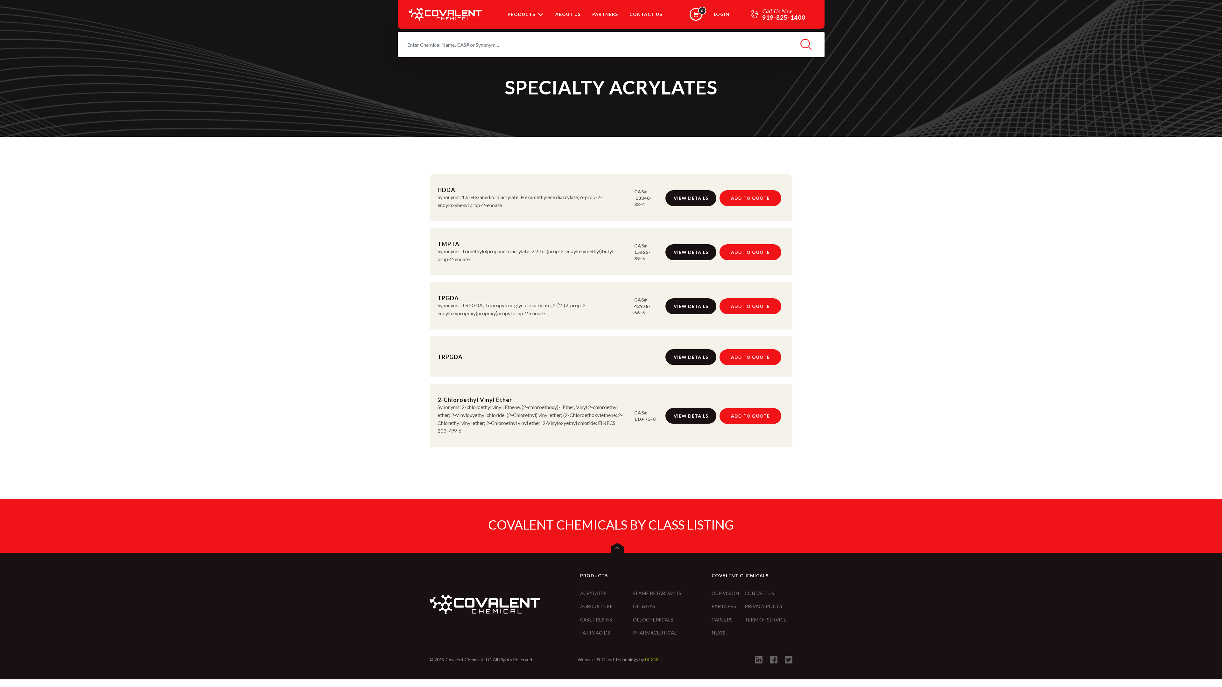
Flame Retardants (657, 593)
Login (721, 14)
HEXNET (654, 659)
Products (521, 14)
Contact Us (645, 14)
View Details (691, 198)
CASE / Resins (596, 619)
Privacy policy (764, 606)
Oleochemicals (653, 619)
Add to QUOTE (750, 198)
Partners (605, 14)
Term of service (765, 619)
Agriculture (596, 606)
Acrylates (593, 593)
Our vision (725, 593)
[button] (540, 14)
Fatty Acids (595, 632)
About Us (568, 14)
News (718, 632)
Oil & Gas (644, 606)
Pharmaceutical (655, 632)
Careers (722, 619)
